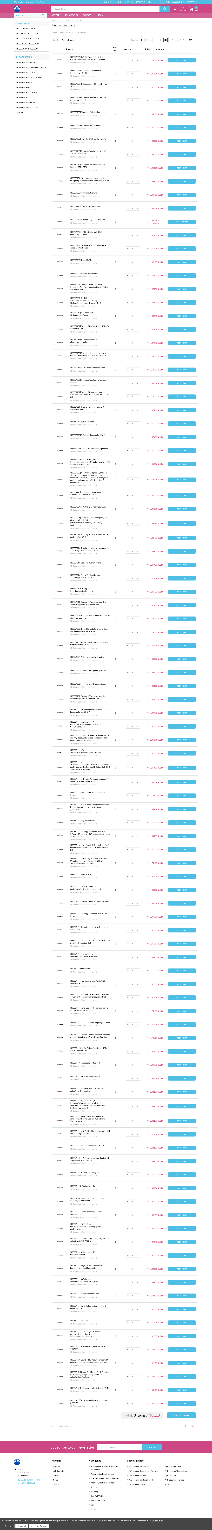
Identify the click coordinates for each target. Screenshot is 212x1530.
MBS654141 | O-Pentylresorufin (82, 1186)
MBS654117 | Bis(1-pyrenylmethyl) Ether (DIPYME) (89, 1388)
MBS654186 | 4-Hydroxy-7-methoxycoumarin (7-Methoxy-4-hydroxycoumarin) (89, 780)
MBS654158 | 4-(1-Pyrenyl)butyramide (85, 1076)
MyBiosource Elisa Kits (25, 72)
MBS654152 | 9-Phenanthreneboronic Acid (87, 1145)
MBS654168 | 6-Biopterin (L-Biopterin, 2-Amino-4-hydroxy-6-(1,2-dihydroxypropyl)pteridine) (89, 995)
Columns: (135, 40)
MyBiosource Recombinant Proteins (31, 67)
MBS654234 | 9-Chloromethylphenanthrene (87, 367)
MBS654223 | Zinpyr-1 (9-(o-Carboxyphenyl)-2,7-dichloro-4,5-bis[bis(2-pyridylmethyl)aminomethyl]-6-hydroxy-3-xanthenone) (89, 521)
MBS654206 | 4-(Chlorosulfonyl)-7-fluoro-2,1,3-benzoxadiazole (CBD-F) (89, 643)
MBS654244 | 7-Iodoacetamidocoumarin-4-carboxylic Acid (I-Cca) (88, 246)
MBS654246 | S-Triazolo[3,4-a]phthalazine (87, 219)
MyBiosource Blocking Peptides (29, 77)
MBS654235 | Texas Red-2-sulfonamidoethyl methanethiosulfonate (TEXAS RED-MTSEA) (88, 354)
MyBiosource (21, 97)
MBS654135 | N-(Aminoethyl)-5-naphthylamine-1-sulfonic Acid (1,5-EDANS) (90, 1239)
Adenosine (95, 1487)
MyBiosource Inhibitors (25, 102)
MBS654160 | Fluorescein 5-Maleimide (85, 1063)
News (100, 15)
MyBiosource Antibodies (26, 62)
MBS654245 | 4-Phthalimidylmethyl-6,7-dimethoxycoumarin (86, 233)
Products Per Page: (180, 40)
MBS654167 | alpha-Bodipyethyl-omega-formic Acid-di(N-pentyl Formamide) (89, 1009)
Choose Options (182, 222)
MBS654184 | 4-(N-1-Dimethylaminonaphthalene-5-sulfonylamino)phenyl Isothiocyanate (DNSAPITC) (90, 807)
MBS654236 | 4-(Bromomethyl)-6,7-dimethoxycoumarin (84, 340)
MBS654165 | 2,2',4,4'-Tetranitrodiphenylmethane (90, 1022)
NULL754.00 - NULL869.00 (27, 49)
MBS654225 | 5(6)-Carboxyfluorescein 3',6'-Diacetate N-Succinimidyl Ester (87, 493)
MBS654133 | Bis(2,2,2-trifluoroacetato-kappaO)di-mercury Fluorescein (86, 1266)
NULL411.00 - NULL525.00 (27, 33)
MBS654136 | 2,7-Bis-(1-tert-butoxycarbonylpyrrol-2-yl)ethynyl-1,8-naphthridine (85, 1226)
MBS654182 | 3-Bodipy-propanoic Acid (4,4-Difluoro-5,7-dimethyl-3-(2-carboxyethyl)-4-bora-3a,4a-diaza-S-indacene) (90, 834)
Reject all (21, 1526)
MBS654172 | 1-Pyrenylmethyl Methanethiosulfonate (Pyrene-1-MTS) (85, 955)
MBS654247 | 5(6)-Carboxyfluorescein (85, 206)
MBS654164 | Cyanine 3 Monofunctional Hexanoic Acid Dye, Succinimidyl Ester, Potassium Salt (90, 1035)
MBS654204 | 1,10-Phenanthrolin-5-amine (87, 657)
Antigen (94, 1509)
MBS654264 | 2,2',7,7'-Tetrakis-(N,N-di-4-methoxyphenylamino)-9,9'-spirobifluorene (87, 58)
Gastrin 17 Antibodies (99, 1496)
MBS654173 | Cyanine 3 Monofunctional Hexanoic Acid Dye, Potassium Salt (90, 941)
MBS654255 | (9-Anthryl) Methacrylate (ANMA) (88, 139)
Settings (8, 1526)
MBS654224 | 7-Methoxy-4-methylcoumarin (88, 507)
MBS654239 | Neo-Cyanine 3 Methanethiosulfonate (81, 313)
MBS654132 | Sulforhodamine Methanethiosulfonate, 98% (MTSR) (84, 1280)
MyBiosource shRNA (24, 82)
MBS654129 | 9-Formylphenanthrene (84, 1293)
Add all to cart (181, 1415)
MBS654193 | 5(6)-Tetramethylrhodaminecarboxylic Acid (85, 751)
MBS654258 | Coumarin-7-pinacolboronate (87, 112)
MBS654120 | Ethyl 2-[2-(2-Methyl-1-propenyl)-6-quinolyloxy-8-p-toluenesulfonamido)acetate (89, 1361)
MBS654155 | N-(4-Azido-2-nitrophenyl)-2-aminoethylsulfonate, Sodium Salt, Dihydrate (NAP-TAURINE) (88, 1118)
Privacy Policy (157, 1521)
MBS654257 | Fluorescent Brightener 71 (86, 125)
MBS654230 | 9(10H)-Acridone (82, 421)
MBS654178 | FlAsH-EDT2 (80, 874)
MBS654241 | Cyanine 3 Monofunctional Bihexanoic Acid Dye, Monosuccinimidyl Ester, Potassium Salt (89, 286)
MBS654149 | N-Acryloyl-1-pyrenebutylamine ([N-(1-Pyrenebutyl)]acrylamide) (89, 1159)
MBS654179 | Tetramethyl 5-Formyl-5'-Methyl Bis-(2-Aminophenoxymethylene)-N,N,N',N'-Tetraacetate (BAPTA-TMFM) (90, 861)
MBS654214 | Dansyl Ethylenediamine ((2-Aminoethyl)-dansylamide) (86, 576)
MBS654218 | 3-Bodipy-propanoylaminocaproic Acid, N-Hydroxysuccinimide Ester (89, 549)
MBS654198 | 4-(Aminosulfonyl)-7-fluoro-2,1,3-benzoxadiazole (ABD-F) (88, 710)
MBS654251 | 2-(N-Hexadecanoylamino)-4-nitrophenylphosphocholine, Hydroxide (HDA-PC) (90, 179)
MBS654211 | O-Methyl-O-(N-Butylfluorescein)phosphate (81, 589)
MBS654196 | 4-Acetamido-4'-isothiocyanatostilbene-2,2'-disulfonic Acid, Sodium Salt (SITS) (88, 724)
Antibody (94, 1491)
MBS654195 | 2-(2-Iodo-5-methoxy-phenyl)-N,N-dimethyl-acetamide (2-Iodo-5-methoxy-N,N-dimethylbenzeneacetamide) (89, 737)
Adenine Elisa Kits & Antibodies (104, 1483)
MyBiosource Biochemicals (27, 92)
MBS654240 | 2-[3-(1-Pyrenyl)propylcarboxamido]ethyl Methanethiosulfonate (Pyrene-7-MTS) (85, 300)
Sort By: (56, 40)
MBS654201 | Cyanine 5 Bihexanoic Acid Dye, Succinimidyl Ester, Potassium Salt (88, 697)
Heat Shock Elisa (98, 1500)
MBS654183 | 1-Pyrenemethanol (82, 820)
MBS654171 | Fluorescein (80, 968)
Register (182, 10)
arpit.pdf (56, 15)
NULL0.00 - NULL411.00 (26, 28)
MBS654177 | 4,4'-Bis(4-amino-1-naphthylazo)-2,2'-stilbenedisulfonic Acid (87, 887)
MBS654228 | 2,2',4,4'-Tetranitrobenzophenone (89, 448)
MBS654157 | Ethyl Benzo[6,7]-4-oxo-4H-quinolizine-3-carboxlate (87, 1089)
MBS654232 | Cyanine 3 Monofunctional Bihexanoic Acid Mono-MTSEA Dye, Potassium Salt (89, 394)
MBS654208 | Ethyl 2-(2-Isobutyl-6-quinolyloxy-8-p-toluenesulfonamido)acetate (90, 630)
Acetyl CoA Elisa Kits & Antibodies (105, 1478)
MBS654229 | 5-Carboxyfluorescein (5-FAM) (87, 435)
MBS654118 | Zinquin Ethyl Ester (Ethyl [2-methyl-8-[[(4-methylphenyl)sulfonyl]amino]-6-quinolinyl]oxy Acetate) (90, 1374)
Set (92, 1505)
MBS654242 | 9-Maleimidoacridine (84, 273)
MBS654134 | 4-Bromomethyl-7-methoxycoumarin (83, 1253)
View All (19, 112)
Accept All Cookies (39, 1526)
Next (193, 1426)
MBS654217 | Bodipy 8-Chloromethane (85, 563)
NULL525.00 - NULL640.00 (27, 38)
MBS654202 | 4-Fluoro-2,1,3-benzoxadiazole (88, 684)
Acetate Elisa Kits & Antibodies (104, 1474)
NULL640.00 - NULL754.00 (27, 43)
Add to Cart (182, 60)
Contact (87, 15)
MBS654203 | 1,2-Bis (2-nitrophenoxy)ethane (88, 670)
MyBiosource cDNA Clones (27, 107)
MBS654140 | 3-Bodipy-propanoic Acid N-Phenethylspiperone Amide (87, 1199)
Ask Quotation (72, 15)
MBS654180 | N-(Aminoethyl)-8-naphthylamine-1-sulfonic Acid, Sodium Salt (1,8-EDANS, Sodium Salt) (90, 847)
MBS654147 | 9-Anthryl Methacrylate (84, 1172)
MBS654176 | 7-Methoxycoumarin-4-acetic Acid (89, 901)
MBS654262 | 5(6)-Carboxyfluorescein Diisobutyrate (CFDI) (85, 71)
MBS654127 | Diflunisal (79, 1320)
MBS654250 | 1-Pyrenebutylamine (83, 193)
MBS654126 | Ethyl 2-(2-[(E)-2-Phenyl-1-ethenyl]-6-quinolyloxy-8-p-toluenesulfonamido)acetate (86, 1334)
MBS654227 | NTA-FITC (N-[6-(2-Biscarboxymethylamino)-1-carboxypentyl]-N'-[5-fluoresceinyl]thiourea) (90, 462)
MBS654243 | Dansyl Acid (80, 260)
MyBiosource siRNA (24, 87)
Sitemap (56, 1484)
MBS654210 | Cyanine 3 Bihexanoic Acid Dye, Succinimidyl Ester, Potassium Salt (88, 603)
